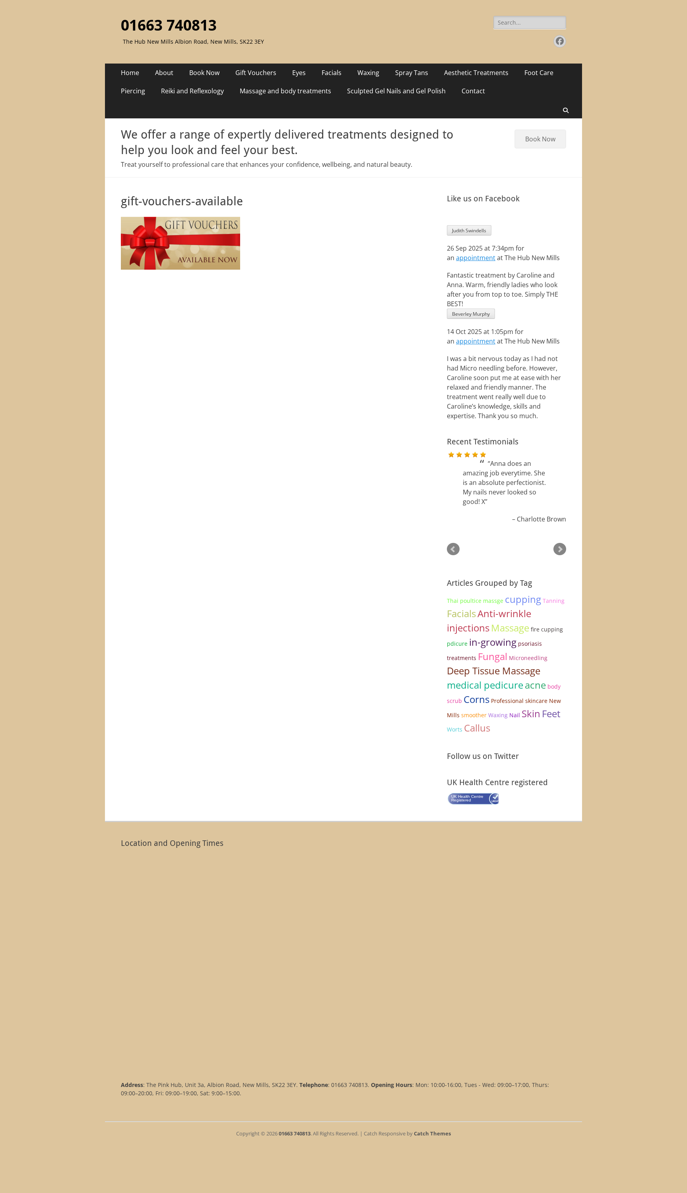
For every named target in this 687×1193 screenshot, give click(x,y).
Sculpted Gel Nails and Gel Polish (396, 91)
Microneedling (528, 658)
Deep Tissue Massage (493, 670)
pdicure (457, 643)
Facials (332, 72)
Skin (531, 713)
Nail (514, 715)
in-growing (492, 642)
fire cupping (547, 629)
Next (559, 549)
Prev (453, 549)
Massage (510, 627)
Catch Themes (432, 1133)
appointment (475, 257)
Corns (476, 699)
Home (130, 72)
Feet (551, 713)
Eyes (299, 72)
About (164, 72)
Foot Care (538, 72)
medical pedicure (485, 684)
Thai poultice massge (475, 600)
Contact (473, 91)
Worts (454, 729)
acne (535, 684)
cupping (523, 599)
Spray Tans (411, 72)
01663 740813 (169, 25)
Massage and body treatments (285, 91)
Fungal (492, 656)
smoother (474, 715)
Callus (477, 727)
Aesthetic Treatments (476, 72)
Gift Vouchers (255, 72)
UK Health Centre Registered (467, 798)
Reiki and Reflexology (192, 91)
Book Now (204, 72)
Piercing (133, 91)
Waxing (368, 72)
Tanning (554, 600)
